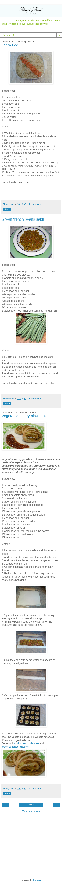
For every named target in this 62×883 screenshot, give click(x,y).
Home (31, 805)
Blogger (37, 880)
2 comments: (35, 204)
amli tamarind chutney (26, 743)
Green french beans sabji (23, 219)
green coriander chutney (15, 746)
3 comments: (35, 398)
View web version (31, 811)
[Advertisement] (31, 845)
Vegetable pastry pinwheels (24, 416)
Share (7, 209)
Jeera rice (10, 45)
